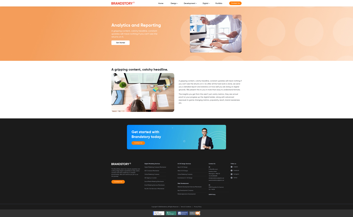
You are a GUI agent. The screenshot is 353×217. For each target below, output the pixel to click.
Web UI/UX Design (183, 170)
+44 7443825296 (213, 176)
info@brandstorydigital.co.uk (216, 178)
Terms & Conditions (186, 206)
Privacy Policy (198, 206)
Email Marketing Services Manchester (155, 185)
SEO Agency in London (151, 178)
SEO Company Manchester (152, 170)
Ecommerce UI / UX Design (185, 178)
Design (173, 3)
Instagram (236, 174)
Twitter (235, 177)
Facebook (236, 170)
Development (189, 3)
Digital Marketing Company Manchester (155, 167)
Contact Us (235, 3)
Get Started (120, 43)
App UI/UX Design (182, 167)
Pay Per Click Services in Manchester (154, 188)
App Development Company (185, 190)
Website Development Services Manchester (190, 187)
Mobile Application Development (187, 194)
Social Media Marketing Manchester (154, 181)
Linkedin (235, 167)
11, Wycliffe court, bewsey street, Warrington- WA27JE (214, 171)
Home (160, 3)
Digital (205, 3)
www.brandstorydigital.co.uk (216, 180)
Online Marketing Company (152, 174)
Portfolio (218, 3)
